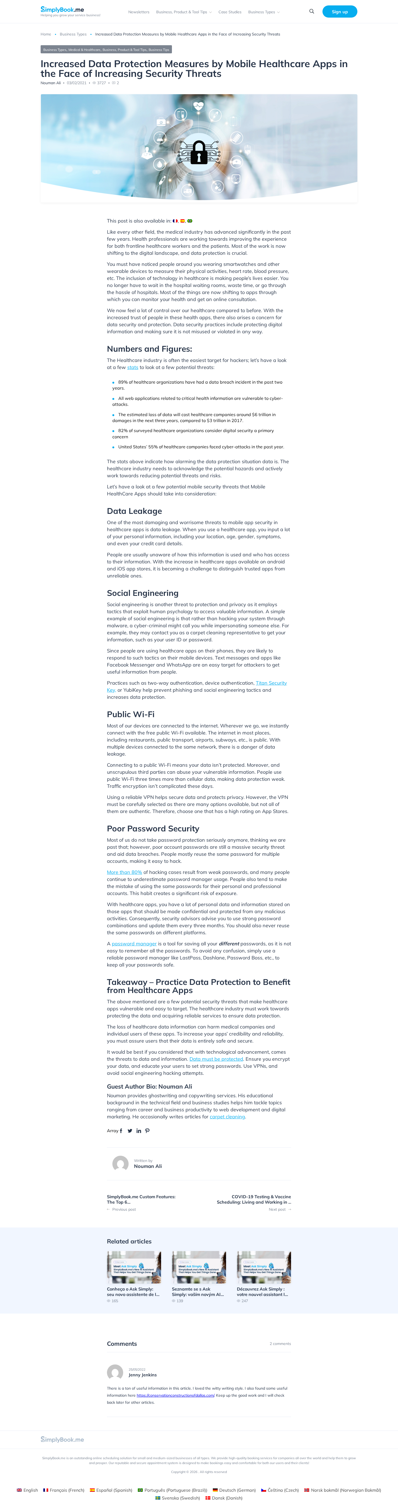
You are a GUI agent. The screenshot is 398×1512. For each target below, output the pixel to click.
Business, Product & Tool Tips (181, 11)
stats (132, 367)
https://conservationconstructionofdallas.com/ (175, 1395)
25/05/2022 (137, 1369)
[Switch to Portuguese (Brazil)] (189, 220)
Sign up (340, 11)
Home (46, 34)
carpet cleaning (227, 1116)
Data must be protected (216, 1059)
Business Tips (159, 50)
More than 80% (124, 872)
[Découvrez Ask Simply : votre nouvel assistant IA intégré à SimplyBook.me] (264, 1277)
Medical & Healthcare (84, 50)
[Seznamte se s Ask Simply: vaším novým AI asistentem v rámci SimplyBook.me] (199, 1277)
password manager (134, 943)
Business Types (261, 11)
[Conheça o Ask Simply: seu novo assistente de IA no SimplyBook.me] (134, 1277)
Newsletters (138, 11)
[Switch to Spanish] (182, 220)
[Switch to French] (175, 220)
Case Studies (230, 11)
